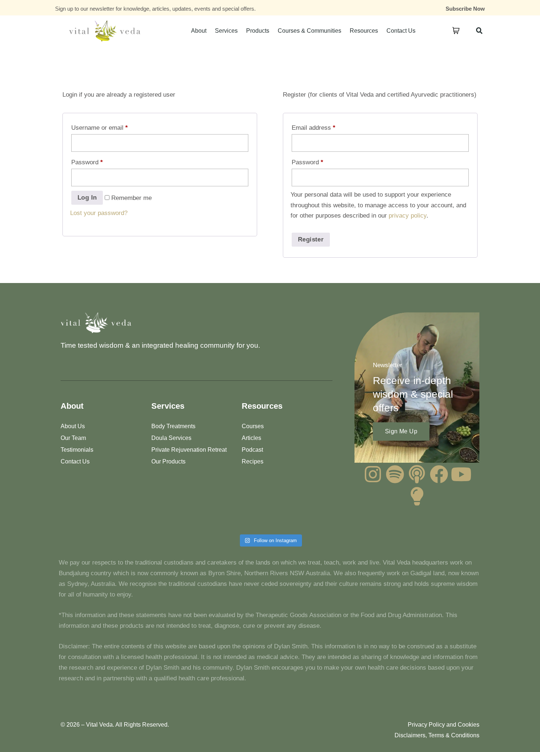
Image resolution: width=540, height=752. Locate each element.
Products (257, 31)
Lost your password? (98, 213)
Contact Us (400, 31)
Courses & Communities (309, 31)
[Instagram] (373, 474)
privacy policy (407, 215)
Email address (313, 127)
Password (87, 162)
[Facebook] (439, 474)
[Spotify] (395, 474)
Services (226, 31)
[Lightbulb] (417, 496)
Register (311, 239)
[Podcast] (417, 474)
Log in (87, 197)
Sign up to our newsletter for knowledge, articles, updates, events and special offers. (155, 9)
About (198, 31)
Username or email (99, 127)
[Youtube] (461, 474)
